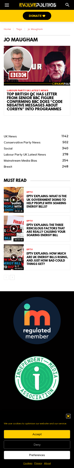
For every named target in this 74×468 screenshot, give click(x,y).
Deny (37, 444)
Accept (37, 434)
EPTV (30, 192)
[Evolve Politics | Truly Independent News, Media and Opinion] (38, 5)
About (47, 463)
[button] (68, 416)
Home (7, 29)
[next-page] (12, 277)
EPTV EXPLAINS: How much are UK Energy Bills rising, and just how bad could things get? (47, 259)
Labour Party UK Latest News (27, 90)
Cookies (27, 463)
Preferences (37, 455)
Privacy (38, 463)
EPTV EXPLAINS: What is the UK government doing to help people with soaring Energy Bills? (47, 202)
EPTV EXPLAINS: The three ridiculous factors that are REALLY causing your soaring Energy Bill (46, 230)
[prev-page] (6, 277)
